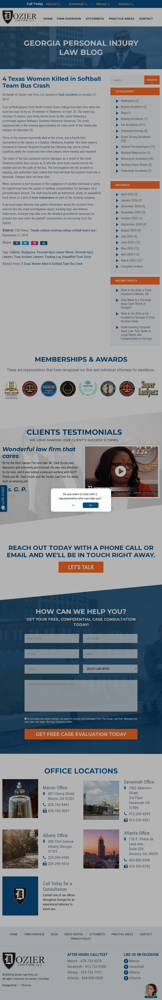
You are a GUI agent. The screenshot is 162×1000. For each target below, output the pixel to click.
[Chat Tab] (81, 500)
